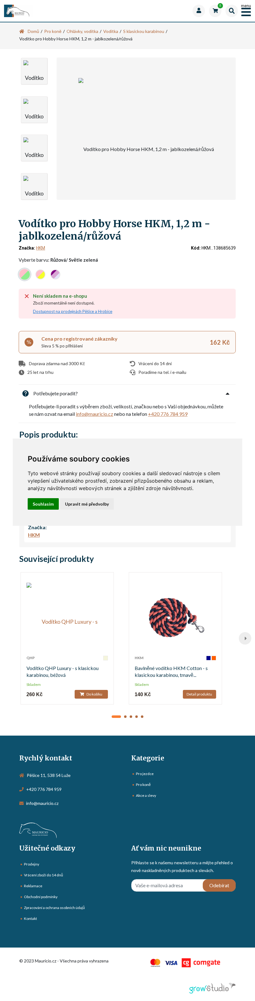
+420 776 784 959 (168, 414)
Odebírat (219, 885)
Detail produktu (199, 694)
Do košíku (94, 694)
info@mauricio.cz (94, 414)
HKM (40, 248)
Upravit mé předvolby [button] (87, 504)
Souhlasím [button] (43, 504)
